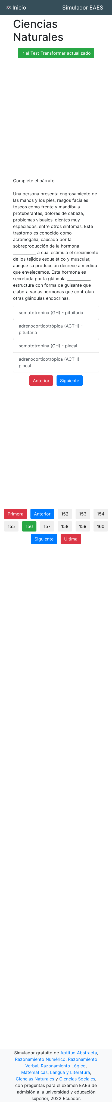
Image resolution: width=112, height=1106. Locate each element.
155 (11, 526)
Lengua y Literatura (70, 1072)
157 (47, 526)
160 (100, 526)
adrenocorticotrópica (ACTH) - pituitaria (51, 329)
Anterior (41, 380)
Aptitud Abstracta (78, 1052)
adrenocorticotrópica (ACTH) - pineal (51, 362)
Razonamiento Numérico (40, 1059)
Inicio (19, 7)
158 (65, 526)
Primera (15, 514)
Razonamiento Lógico (63, 1065)
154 (100, 514)
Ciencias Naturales (35, 1079)
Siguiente (69, 380)
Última (70, 539)
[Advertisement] (56, 119)
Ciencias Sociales (77, 1079)
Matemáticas (34, 1072)
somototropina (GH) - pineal (48, 345)
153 (82, 514)
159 (82, 526)
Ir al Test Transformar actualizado (56, 53)
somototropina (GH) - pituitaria (51, 312)
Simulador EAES (82, 7)
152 (65, 514)
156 (29, 526)
